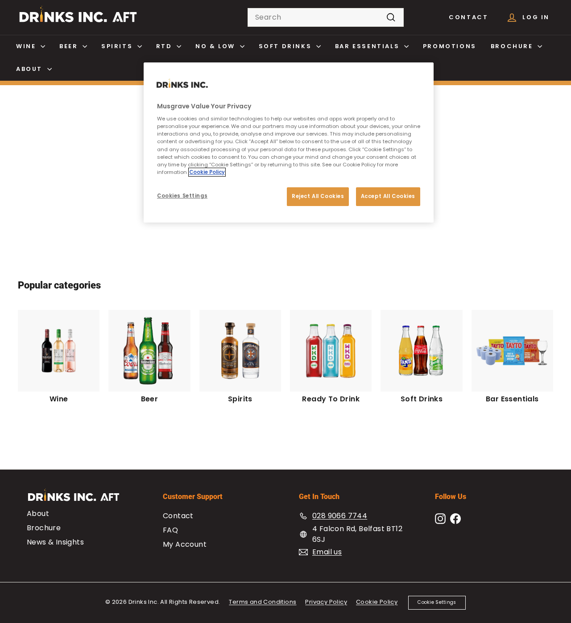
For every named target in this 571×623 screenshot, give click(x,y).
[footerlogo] (81, 499)
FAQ (170, 530)
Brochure (513, 46)
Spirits (118, 46)
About (30, 69)
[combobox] (326, 17)
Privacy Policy (326, 602)
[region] (289, 142)
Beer (69, 46)
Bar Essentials (368, 46)
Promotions (449, 46)
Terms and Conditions (262, 602)
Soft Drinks (286, 46)
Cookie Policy (376, 602)
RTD (165, 46)
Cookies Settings (182, 195)
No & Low (216, 46)
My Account (185, 544)
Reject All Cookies (318, 196)
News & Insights (55, 542)
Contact (468, 17)
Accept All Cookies (388, 196)
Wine (27, 46)
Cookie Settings (437, 602)
